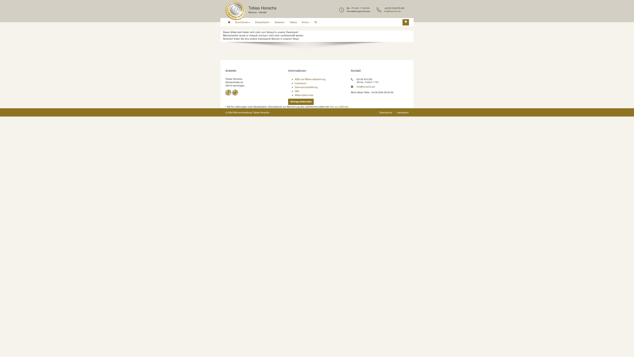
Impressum (300, 83)
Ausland (279, 22)
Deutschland (261, 22)
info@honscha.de (392, 11)
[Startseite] (229, 22)
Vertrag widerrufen (301, 101)
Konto (305, 22)
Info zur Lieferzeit (339, 106)
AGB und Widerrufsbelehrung (310, 79)
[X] (235, 93)
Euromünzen (241, 22)
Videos (293, 22)
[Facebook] (228, 93)
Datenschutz (385, 112)
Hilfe (297, 91)
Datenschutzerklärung (306, 87)
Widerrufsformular (304, 95)
